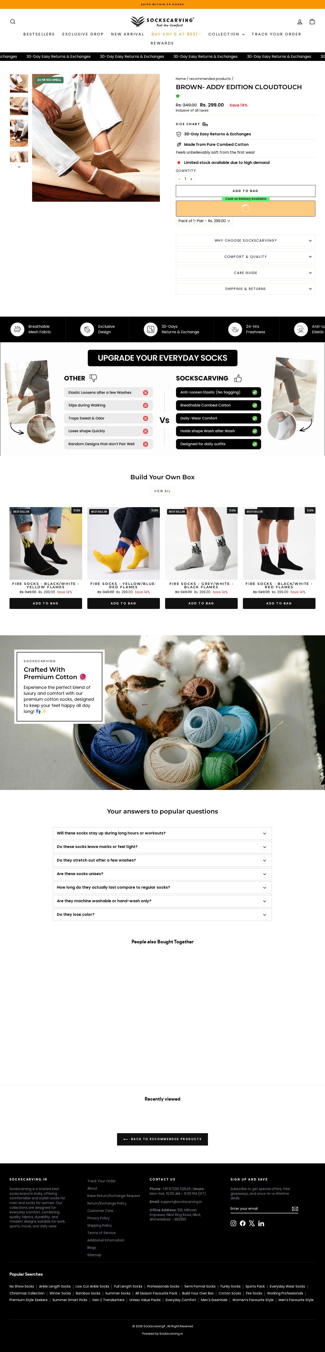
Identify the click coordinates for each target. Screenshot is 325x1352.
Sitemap (94, 1255)
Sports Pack (255, 1286)
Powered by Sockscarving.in (162, 1334)
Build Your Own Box (198, 1293)
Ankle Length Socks (55, 1286)
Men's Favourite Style (296, 1300)
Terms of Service (101, 1232)
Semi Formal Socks (200, 1286)
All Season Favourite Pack (156, 1293)
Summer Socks (117, 1293)
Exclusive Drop (83, 34)
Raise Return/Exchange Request (113, 1195)
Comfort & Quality (245, 256)
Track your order (276, 34)
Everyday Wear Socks (287, 1286)
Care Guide (245, 272)
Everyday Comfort (181, 1300)
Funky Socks (231, 1286)
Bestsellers (39, 34)
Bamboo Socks (88, 1293)
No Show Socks (22, 1286)
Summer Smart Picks (70, 1300)
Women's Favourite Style (253, 1300)
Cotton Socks (230, 1293)
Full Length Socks (128, 1286)
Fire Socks (254, 1293)
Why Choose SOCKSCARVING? (246, 240)
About (92, 1188)
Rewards (162, 43)
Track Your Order (101, 1181)
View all (162, 491)
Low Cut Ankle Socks (92, 1286)
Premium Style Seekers (29, 1300)
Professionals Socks (163, 1286)
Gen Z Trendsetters (108, 1300)
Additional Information (105, 1240)
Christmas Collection (27, 1293)
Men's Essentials (214, 1300)
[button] (179, 96)
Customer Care (100, 1210)
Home (181, 78)
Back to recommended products (166, 1139)
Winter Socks (60, 1293)
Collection (224, 34)
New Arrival (127, 34)
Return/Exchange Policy (107, 1203)
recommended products (210, 78)
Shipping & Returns (245, 288)
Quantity (186, 170)
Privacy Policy (98, 1218)
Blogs (91, 1247)
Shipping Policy (99, 1225)
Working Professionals (285, 1293)
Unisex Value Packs (145, 1300)
